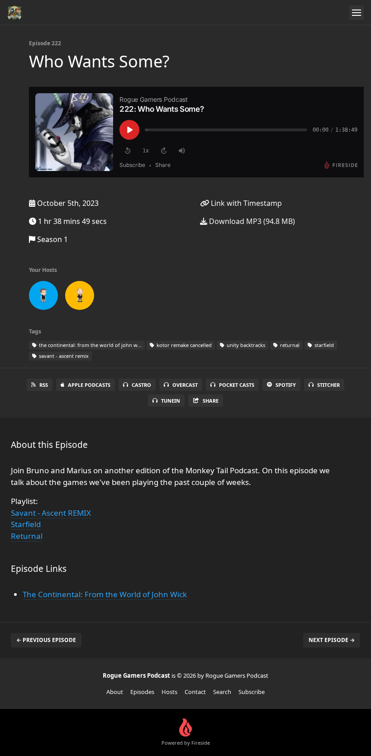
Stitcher (328, 384)
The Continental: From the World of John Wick (105, 594)
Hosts (169, 692)
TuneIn (170, 400)
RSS (43, 384)
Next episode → (332, 640)
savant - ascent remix (63, 355)
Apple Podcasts (89, 384)
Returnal (27, 536)
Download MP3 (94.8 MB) (251, 221)
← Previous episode (46, 640)
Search (222, 692)
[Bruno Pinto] (43, 297)
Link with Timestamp (245, 203)
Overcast (185, 384)
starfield (323, 345)
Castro (141, 384)
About (114, 692)
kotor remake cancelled (183, 345)
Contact (195, 692)
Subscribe (251, 692)
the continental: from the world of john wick (91, 345)
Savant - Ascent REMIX (51, 513)
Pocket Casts (236, 384)
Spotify (286, 384)
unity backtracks (245, 345)
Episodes (142, 692)
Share (211, 400)
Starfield (26, 524)
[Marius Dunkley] (79, 297)
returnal (289, 345)
